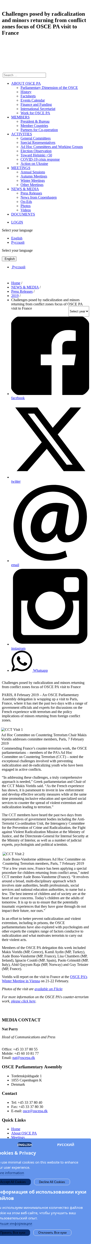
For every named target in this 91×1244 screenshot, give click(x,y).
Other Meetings (32, 185)
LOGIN (17, 222)
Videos (26, 210)
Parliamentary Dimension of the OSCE (49, 88)
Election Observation (36, 151)
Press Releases (31, 193)
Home (15, 1129)
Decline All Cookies (52, 1182)
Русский (17, 242)
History (26, 92)
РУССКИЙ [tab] (65, 1144)
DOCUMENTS (23, 214)
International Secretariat (38, 109)
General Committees (36, 138)
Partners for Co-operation (39, 130)
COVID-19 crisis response (40, 159)
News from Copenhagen (39, 197)
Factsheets (28, 96)
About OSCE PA (24, 1133)
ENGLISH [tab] (24, 1144)
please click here (23, 1001)
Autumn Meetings (34, 176)
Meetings (18, 1137)
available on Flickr (48, 989)
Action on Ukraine (34, 164)
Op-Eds (26, 202)
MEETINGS (20, 168)
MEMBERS (20, 117)
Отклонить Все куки (52, 1232)
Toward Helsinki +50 (36, 155)
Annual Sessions (33, 172)
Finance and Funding (36, 104)
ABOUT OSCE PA (26, 83)
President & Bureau (35, 121)
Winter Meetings (33, 180)
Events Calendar (33, 100)
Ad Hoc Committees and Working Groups (52, 147)
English (16, 238)
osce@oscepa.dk (35, 1111)
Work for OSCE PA (35, 113)
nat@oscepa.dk (23, 1058)
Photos (26, 206)
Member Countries (34, 126)
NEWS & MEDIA (25, 189)
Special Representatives (38, 142)
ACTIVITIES (21, 134)
